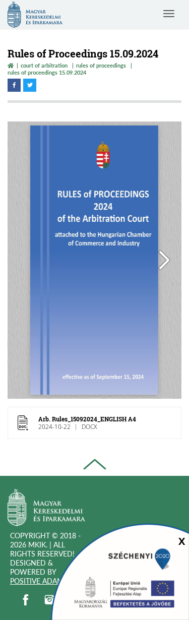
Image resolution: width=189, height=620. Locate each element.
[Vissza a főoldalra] (11, 65)
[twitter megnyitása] (29, 85)
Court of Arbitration (44, 65)
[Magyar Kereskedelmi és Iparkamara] (46, 509)
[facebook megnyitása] (14, 85)
